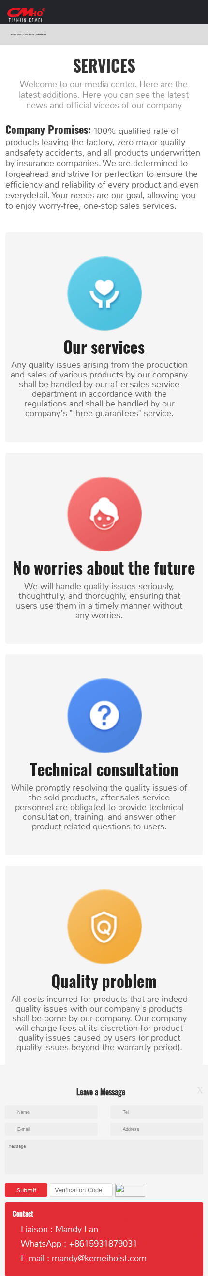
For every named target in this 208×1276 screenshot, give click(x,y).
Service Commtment (37, 34)
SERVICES (22, 34)
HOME (14, 34)
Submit (26, 1190)
